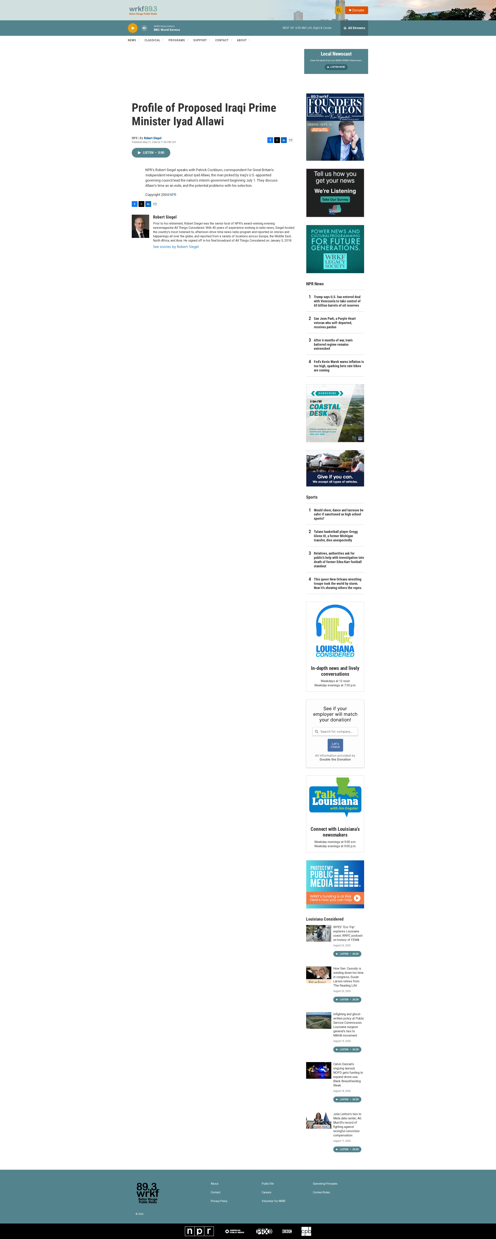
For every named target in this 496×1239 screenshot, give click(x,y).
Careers (266, 1192)
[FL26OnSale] (335, 127)
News (132, 40)
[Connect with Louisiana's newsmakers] (335, 798)
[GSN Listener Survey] (335, 193)
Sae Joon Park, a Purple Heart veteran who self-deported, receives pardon (335, 322)
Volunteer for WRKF (274, 1201)
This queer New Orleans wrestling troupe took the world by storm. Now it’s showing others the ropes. (338, 583)
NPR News (315, 283)
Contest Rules (321, 1192)
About (242, 40)
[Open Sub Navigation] (139, 40)
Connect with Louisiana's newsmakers (335, 832)
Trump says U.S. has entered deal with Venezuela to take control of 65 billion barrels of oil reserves (337, 301)
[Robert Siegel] (140, 226)
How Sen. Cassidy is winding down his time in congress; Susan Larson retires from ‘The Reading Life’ (348, 977)
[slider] (150, 28)
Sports (312, 497)
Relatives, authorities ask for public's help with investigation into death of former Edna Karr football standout (339, 559)
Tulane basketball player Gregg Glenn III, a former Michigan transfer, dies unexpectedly (336, 536)
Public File (268, 1183)
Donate (358, 10)
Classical (152, 40)
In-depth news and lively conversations (335, 671)
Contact (222, 40)
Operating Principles (325, 1183)
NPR (173, 195)
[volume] (144, 28)
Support (200, 40)
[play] (133, 28)
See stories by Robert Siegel (176, 246)
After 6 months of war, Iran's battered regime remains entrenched (333, 344)
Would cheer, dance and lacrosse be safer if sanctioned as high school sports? (338, 514)
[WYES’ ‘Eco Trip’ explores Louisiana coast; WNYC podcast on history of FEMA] (318, 933)
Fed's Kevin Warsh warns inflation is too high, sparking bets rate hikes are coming (339, 366)
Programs (177, 40)
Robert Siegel (152, 138)
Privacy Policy (219, 1201)
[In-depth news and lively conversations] (335, 631)
